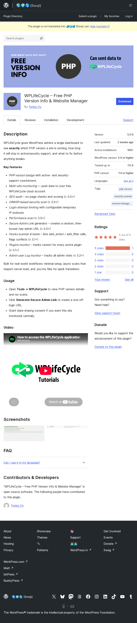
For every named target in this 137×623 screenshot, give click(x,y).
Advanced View (105, 214)
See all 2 (128, 181)
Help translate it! (100, 26)
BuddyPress (13, 580)
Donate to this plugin (108, 346)
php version (125, 189)
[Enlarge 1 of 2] (39, 430)
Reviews (30, 120)
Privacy (8, 550)
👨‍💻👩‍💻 (73, 543)
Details (11, 120)
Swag (109, 550)
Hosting (9, 543)
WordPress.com (16, 561)
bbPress (11, 574)
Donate (110, 543)
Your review (102, 279)
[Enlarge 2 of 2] (83, 430)
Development (75, 120)
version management (122, 203)
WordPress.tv (81, 550)
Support (128, 120)
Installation (51, 120)
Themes (42, 537)
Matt (9, 568)
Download (124, 101)
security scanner (123, 196)
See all (129, 279)
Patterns (42, 550)
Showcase (44, 531)
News (7, 537)
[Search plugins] (41, 38)
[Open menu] (131, 5)
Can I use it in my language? (22, 462)
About (7, 531)
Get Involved (112, 531)
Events (108, 537)
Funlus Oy (35, 107)
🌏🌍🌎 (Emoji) (22, 597)
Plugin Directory (13, 16)
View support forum (107, 313)
